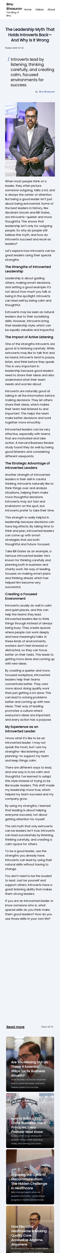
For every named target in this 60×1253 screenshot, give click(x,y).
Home (28, 9)
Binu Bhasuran (14, 9)
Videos (39, 9)
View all (45, 1027)
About (51, 9)
